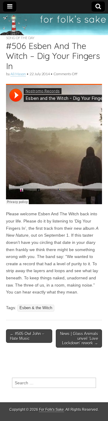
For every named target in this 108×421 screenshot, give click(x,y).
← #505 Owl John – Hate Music (27, 336)
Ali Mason (18, 74)
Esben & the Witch (36, 308)
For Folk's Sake (51, 409)
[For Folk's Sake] (54, 24)
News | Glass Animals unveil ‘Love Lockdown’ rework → (79, 338)
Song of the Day (20, 38)
